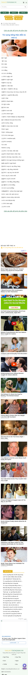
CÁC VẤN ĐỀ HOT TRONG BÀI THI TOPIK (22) (11, 579)
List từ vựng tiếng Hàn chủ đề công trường (13, 574)
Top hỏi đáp (10, 18)
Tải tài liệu (9, 16)
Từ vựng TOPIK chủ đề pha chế (10, 596)
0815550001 (7, 671)
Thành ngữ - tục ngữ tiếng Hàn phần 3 (12, 592)
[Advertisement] (14, 228)
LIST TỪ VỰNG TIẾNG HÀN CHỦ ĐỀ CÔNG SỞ (12, 577)
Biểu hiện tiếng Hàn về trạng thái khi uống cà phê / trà (12, 594)
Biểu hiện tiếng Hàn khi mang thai (11, 598)
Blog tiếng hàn (19, 16)
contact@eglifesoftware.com (12, 669)
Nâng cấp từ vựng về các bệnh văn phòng (13, 607)
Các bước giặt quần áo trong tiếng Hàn (12, 615)
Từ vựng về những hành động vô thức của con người (13, 585)
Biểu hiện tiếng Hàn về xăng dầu (10, 583)
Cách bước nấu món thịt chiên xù (11, 605)
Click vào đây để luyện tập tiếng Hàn (15, 30)
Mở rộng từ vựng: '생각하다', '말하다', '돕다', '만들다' (12, 603)
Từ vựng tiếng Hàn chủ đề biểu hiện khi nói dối (13, 581)
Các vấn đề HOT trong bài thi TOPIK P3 (12, 613)
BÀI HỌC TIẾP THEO (12, 246)
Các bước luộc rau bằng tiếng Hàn (11, 611)
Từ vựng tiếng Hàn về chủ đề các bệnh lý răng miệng (12, 609)
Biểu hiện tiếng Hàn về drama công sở (12, 587)
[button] (26, 2)
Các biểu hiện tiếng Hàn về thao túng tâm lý (12, 590)
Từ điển (19, 18)
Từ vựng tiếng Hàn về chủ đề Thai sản (12, 600)
